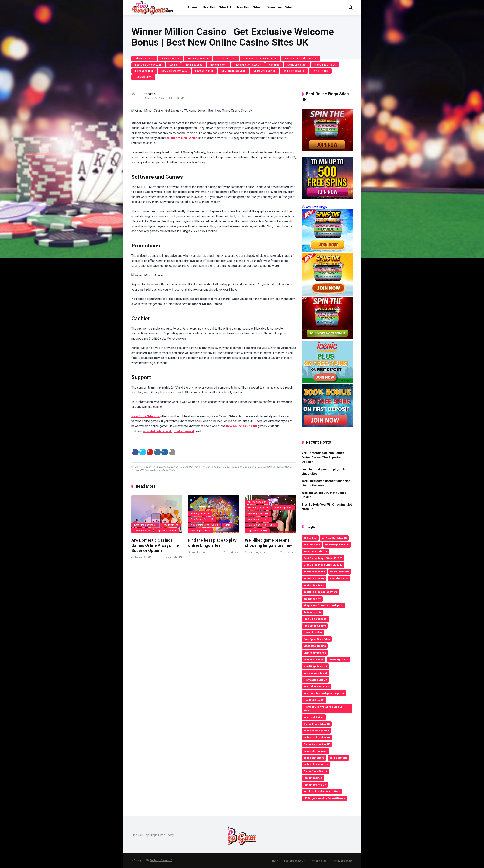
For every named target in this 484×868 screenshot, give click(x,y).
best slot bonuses (314, 571)
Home (192, 7)
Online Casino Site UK (316, 744)
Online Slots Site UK (315, 771)
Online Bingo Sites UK (316, 723)
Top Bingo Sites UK (166, 530)
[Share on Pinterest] (150, 452)
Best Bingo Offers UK (145, 525)
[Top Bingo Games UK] (152, 8)
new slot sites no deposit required (168, 431)
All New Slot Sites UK (334, 537)
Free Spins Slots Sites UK (248, 65)
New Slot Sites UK (266, 467)
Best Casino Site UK (315, 551)
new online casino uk (167, 467)
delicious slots (312, 612)
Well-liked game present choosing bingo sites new (268, 543)
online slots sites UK (315, 764)
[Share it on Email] (172, 452)
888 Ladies (310, 537)
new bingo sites (338, 659)
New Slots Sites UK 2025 (174, 71)
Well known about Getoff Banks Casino (324, 495)
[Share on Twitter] (142, 452)
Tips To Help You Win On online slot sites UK (327, 507)
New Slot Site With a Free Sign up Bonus (199, 467)
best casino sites (226, 58)
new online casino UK (241, 426)
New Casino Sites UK (202, 519)
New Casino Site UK (315, 679)
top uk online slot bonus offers (321, 791)
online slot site (320, 71)
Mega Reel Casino (314, 645)
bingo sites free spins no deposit (323, 605)
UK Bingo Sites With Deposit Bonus (324, 798)
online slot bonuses (293, 71)
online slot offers (313, 757)
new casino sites (144, 71)
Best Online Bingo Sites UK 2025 (322, 558)
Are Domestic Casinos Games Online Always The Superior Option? (155, 545)
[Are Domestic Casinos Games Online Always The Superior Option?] (156, 514)
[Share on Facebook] (135, 452)
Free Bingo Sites (193, 65)
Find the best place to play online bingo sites (212, 543)
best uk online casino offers (320, 591)
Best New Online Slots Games (300, 58)
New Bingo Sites (249, 7)
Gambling (274, 65)
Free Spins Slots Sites (316, 639)
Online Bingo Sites (280, 7)
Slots (227, 525)
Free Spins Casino (314, 625)
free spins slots (218, 65)
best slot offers (339, 571)
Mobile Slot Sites (313, 659)
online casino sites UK (316, 737)
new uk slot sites (204, 71)
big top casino (312, 598)
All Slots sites (311, 544)
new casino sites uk (145, 467)
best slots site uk (313, 585)
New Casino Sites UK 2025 (205, 525)
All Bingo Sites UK (144, 58)
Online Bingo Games (264, 71)
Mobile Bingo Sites (297, 65)
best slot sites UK (313, 578)
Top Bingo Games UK (161, 860)
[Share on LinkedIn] (157, 452)
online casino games (316, 730)
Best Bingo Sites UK (217, 7)
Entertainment (170, 525)
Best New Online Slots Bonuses (260, 58)
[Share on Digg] (164, 452)
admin (152, 94)
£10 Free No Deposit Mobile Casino (158, 470)
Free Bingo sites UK (315, 618)
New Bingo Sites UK (325, 65)
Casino (173, 65)
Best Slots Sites (339, 578)
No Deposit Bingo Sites (233, 71)
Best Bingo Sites (170, 58)
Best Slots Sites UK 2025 (148, 65)
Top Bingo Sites (143, 77)
